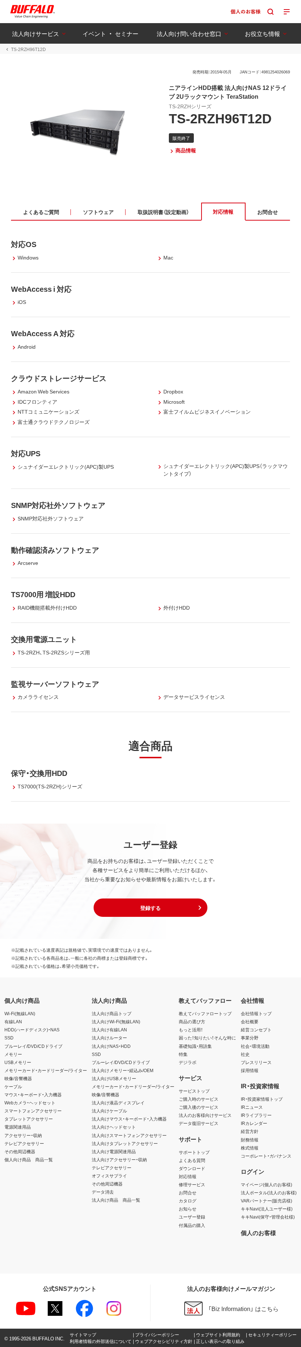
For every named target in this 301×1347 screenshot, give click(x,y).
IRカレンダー (254, 1123)
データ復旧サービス (198, 1123)
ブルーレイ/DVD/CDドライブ (33, 1046)
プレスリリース (256, 1062)
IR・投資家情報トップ (262, 1099)
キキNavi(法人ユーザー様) (267, 1208)
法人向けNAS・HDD (111, 1046)
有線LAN (13, 1021)
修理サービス (192, 1184)
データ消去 (103, 1191)
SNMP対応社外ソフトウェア (58, 505)
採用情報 (249, 1070)
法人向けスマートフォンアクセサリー (129, 1135)
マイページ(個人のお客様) (266, 1184)
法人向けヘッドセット (114, 1126)
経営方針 (249, 1131)
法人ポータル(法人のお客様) (269, 1192)
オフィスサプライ (109, 1175)
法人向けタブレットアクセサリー (125, 1143)
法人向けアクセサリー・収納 (119, 1159)
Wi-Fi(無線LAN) (19, 1013)
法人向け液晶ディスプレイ (118, 1102)
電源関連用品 (17, 1126)
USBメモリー (17, 1062)
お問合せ (187, 1192)
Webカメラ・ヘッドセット (29, 1102)
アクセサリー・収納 (23, 1135)
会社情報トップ (256, 1013)
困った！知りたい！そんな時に (207, 1037)
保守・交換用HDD (39, 772)
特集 (183, 1054)
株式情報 (249, 1147)
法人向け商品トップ (111, 1013)
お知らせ (187, 1208)
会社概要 (249, 1021)
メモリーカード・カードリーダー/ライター (45, 1070)
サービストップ (194, 1091)
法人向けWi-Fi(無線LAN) (116, 1021)
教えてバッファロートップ (205, 1013)
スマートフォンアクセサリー (33, 1110)
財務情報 (249, 1139)
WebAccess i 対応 (41, 288)
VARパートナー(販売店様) (266, 1200)
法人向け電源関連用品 (114, 1151)
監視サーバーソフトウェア (55, 683)
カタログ (187, 1200)
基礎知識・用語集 (195, 1046)
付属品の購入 (192, 1225)
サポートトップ (194, 1152)
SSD (9, 1037)
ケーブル (13, 1086)
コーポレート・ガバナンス (266, 1155)
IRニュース (252, 1107)
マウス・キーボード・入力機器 (33, 1094)
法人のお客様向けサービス (205, 1115)
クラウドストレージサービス (58, 378)
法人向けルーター (109, 1037)
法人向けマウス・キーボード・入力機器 (129, 1118)
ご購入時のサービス (198, 1099)
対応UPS (25, 453)
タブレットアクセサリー (28, 1118)
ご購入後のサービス (198, 1107)
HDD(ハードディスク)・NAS (31, 1029)
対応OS (23, 244)
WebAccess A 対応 (43, 333)
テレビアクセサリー (24, 1143)
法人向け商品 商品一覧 (116, 1200)
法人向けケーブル (109, 1110)
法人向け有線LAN (109, 1029)
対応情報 (187, 1176)
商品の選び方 (192, 1021)
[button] (150, 907)
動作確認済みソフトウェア (55, 549)
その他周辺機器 (19, 1151)
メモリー (13, 1054)
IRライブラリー (256, 1115)
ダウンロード (192, 1168)
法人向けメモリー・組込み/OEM (122, 1070)
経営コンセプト (256, 1029)
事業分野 (249, 1037)
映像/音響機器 (18, 1078)
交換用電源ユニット (44, 638)
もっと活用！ (191, 1029)
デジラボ (187, 1062)
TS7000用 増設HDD (43, 594)
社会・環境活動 (255, 1046)
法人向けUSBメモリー (114, 1078)
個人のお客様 (258, 1232)
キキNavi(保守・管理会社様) (268, 1216)
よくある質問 (192, 1160)
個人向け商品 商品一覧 (28, 1159)
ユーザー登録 (192, 1216)
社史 (245, 1054)
